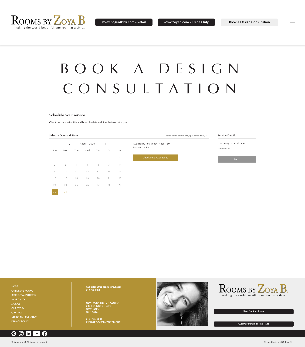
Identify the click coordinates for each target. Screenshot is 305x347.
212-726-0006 (93, 290)
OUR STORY (17, 308)
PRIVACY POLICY (20, 321)
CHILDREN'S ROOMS (22, 291)
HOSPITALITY (18, 299)
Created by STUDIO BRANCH (279, 342)
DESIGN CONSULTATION (24, 317)
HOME (14, 286)
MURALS (15, 304)
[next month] (105, 144)
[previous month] (69, 144)
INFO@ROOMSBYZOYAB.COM (103, 322)
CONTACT (16, 313)
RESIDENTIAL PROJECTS (23, 295)
